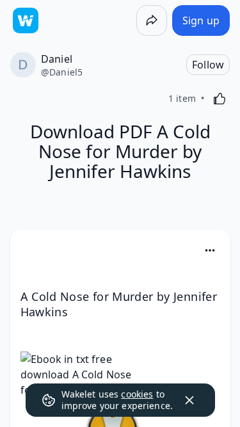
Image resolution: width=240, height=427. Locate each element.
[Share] (151, 20)
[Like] (219, 98)
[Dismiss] (189, 400)
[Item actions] (210, 250)
